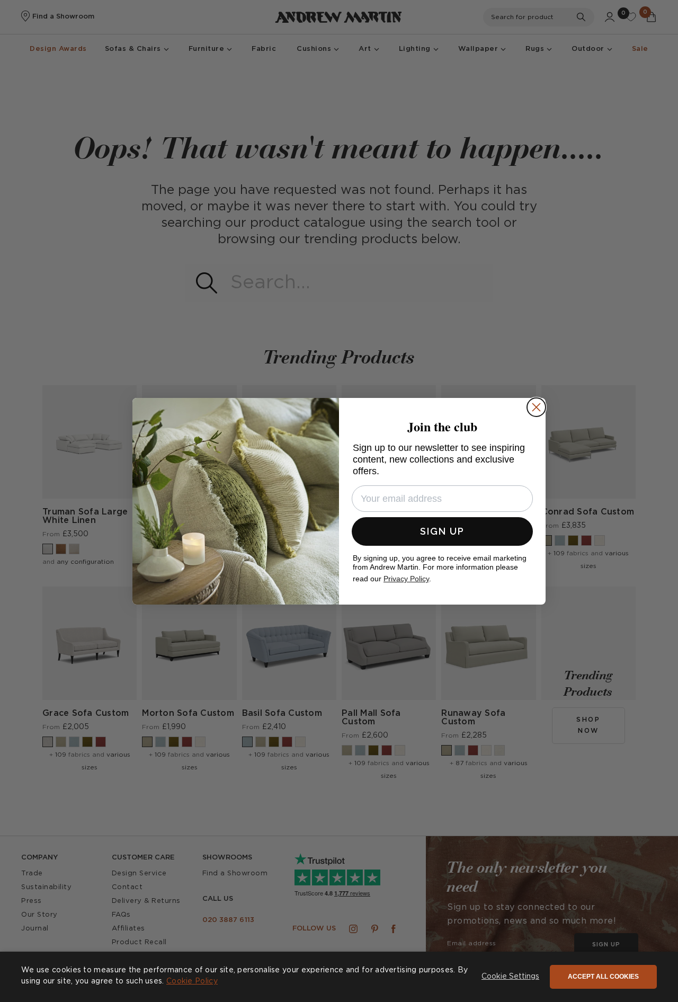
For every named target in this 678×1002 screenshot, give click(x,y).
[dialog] (339, 977)
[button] (510, 977)
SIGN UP (442, 531)
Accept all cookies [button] (603, 976)
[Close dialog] (536, 407)
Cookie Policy (192, 981)
